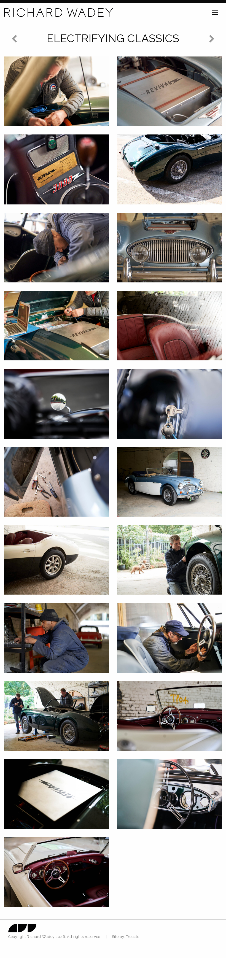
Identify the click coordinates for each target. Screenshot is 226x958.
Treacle (132, 937)
